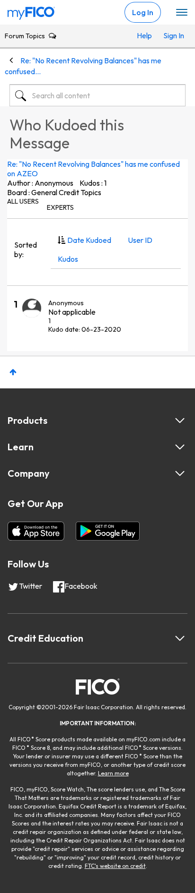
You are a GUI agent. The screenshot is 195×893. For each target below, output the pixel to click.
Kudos (68, 259)
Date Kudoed (89, 240)
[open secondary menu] (181, 13)
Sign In (172, 35)
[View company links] (179, 473)
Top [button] (13, 372)
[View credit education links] (179, 638)
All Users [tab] (23, 201)
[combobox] (97, 95)
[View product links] (179, 420)
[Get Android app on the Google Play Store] (108, 531)
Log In (142, 12)
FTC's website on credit (115, 865)
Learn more (113, 773)
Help (144, 35)
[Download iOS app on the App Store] (36, 531)
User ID (140, 240)
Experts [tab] (60, 207)
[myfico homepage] (31, 11)
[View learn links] (179, 447)
